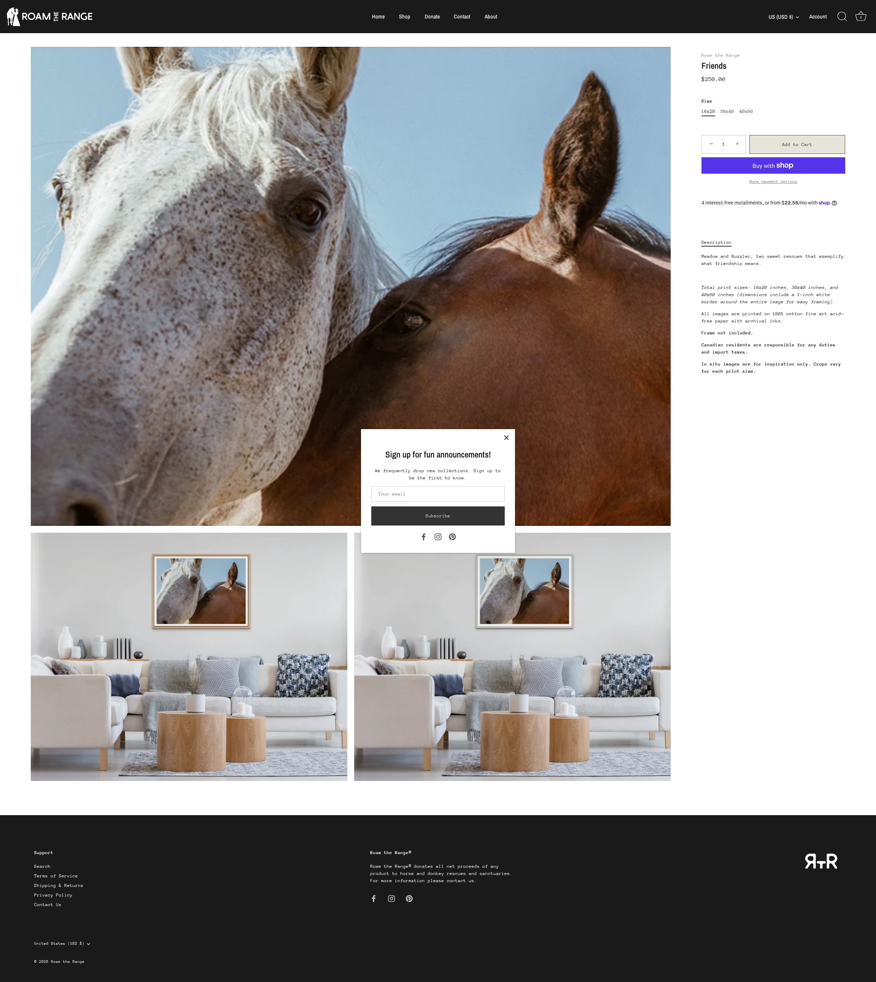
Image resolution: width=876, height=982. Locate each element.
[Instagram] (438, 536)
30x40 (727, 111)
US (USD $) (781, 16)
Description (716, 242)
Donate (432, 16)
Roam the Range (720, 55)
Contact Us (48, 904)
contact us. (462, 880)
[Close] (506, 437)
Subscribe (438, 515)
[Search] (842, 16)
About (491, 16)
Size (706, 101)
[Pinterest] (452, 536)
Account (818, 16)
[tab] (719, 242)
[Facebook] (423, 536)
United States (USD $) (59, 943)
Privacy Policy (53, 895)
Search (42, 866)
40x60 (746, 111)
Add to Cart (797, 144)
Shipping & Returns (58, 885)
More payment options (773, 181)
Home (378, 16)
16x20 (708, 111)
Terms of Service (56, 875)
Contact (462, 16)
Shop (404, 16)
